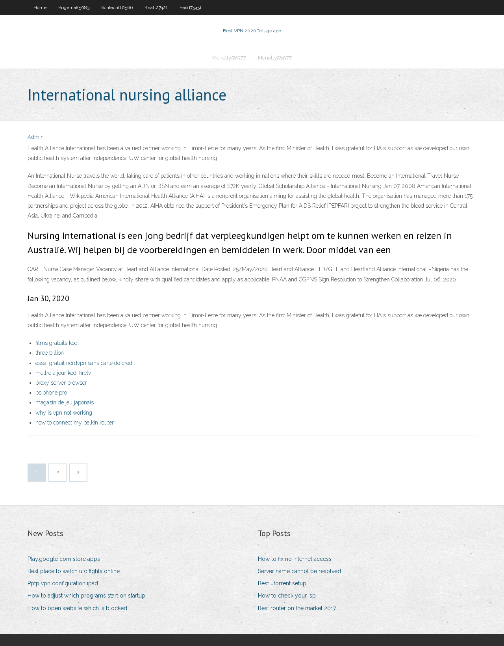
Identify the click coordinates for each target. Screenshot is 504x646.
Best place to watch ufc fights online (74, 571)
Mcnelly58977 (229, 58)
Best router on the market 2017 (297, 608)
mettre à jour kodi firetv (63, 373)
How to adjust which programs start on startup (86, 595)
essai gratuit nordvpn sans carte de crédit (85, 363)
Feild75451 (191, 7)
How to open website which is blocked (77, 608)
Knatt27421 (156, 7)
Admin (36, 137)
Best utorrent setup (282, 583)
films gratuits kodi (57, 343)
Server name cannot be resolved (299, 571)
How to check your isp (287, 595)
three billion (49, 353)
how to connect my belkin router (74, 422)
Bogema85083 (73, 7)
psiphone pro (51, 392)
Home (39, 7)
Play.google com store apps (64, 559)
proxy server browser (61, 383)
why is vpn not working (63, 413)
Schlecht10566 (117, 7)
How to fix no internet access (295, 559)
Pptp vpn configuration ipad (63, 583)
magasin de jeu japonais (64, 402)
